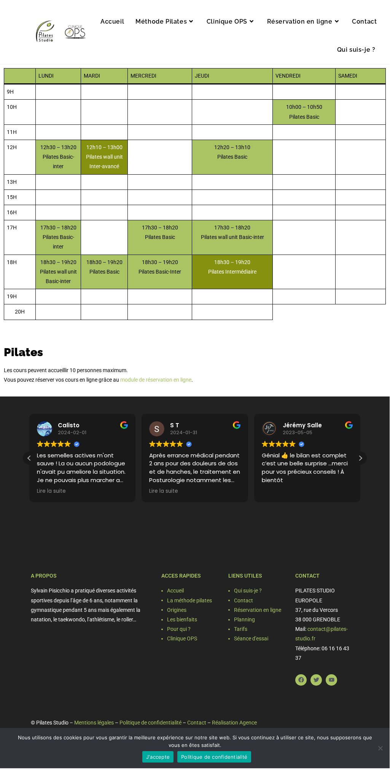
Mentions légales (94, 723)
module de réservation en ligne (155, 380)
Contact (196, 723)
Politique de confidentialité (150, 723)
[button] (360, 458)
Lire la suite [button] (51, 491)
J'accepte (158, 757)
